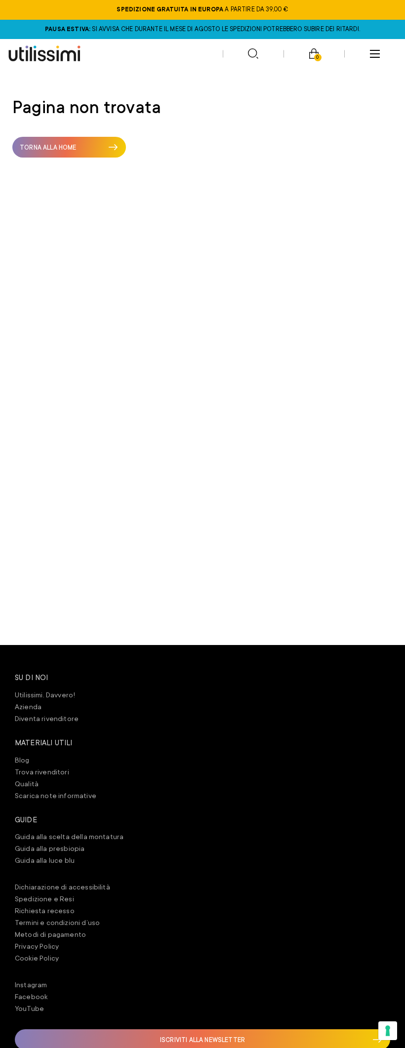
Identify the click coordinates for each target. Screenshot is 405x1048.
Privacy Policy (37, 946)
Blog (22, 760)
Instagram (31, 985)
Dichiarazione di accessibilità (62, 887)
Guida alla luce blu (45, 860)
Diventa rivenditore (47, 719)
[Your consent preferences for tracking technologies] (387, 1030)
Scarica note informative (55, 796)
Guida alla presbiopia (49, 848)
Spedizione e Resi (44, 899)
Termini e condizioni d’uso (57, 923)
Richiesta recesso (45, 911)
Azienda (28, 707)
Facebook (31, 997)
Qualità (27, 784)
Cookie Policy (37, 958)
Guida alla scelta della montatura (69, 837)
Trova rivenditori (42, 772)
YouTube (29, 1008)
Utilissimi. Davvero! (45, 695)
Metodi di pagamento (50, 934)
